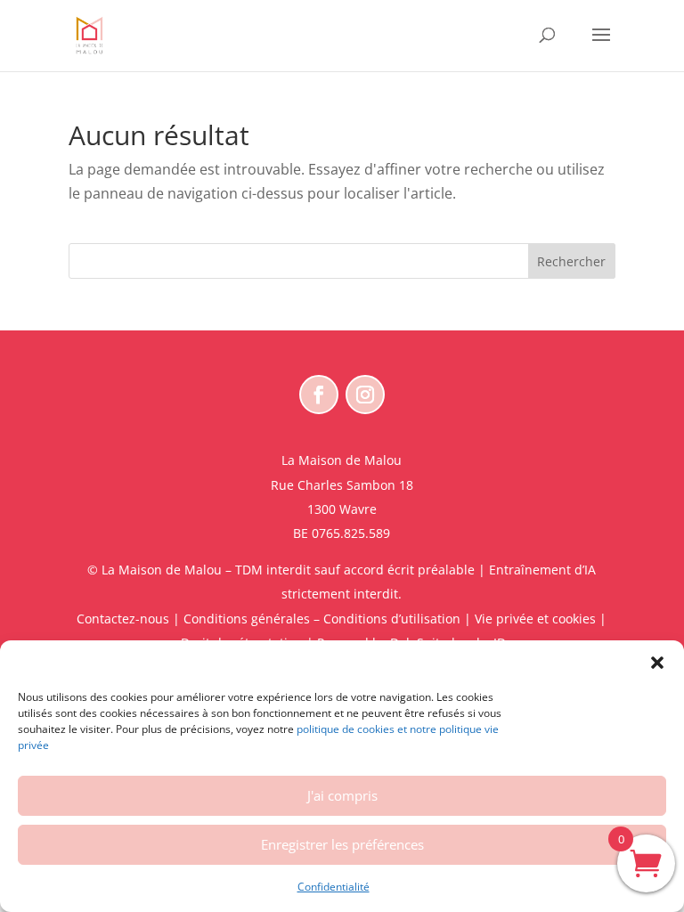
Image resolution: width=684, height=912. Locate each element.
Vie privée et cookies (535, 618)
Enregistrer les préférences (342, 844)
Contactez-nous (123, 618)
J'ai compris (342, 795)
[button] (657, 663)
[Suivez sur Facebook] (318, 394)
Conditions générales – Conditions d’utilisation (321, 618)
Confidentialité (333, 886)
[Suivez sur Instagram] (365, 394)
